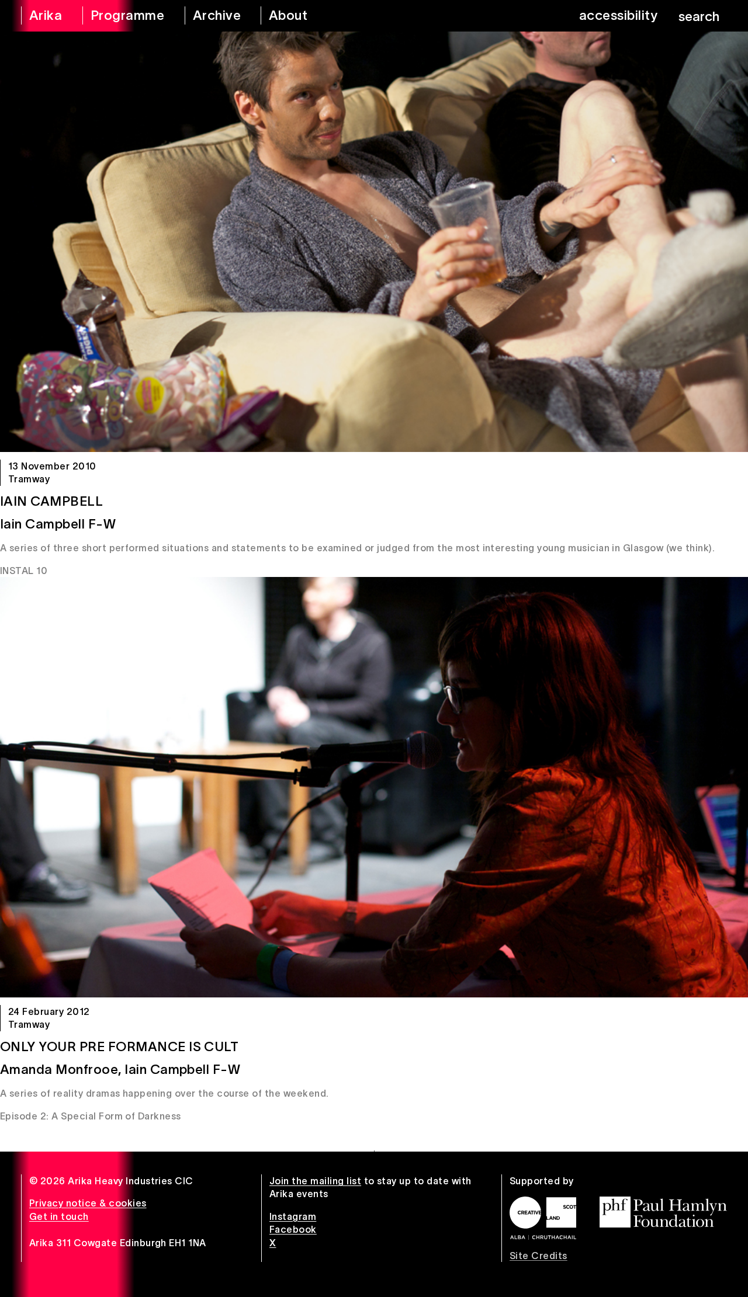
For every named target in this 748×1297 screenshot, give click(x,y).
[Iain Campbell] (374, 242)
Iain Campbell (51, 501)
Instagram (292, 1216)
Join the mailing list (315, 1181)
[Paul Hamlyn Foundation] (663, 1212)
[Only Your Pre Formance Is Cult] (374, 787)
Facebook (293, 1229)
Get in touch (59, 1216)
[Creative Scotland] (543, 1218)
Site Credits (538, 1255)
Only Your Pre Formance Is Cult (119, 1046)
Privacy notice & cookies (88, 1203)
